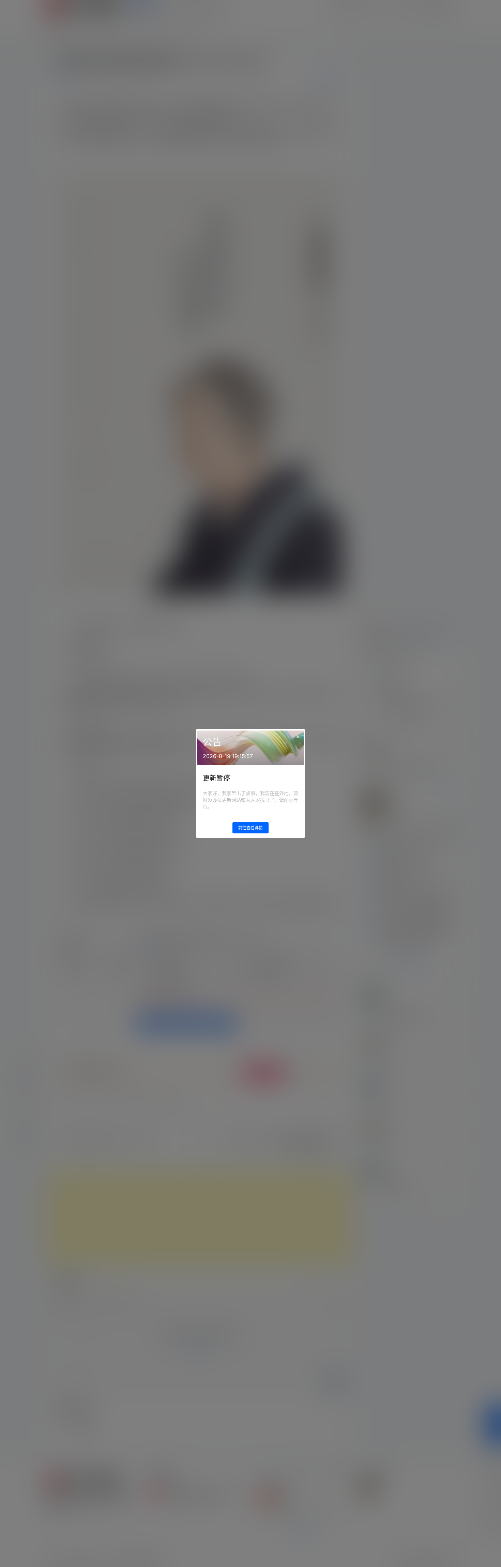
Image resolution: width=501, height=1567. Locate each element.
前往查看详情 (250, 827)
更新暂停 (216, 778)
